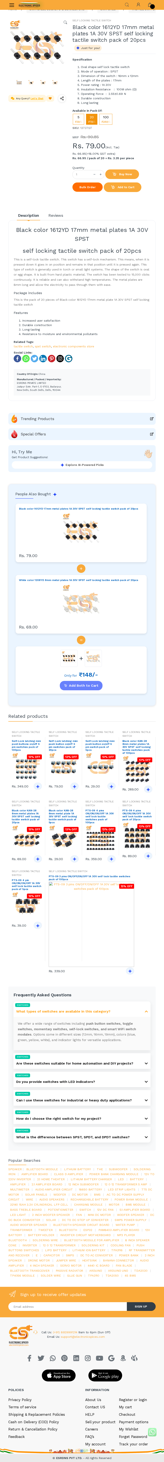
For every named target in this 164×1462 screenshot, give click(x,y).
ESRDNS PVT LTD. (69, 1458)
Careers (91, 1429)
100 (105, 119)
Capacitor (52, 1255)
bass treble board (26, 1209)
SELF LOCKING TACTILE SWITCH (91, 20)
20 (91, 119)
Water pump (125, 1225)
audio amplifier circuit (54, 1189)
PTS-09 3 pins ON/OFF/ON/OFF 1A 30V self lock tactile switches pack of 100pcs (89, 878)
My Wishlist (128, 1429)
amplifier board (34, 1174)
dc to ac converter (96, 1255)
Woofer (59, 1194)
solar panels (36, 1194)
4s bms (130, 1275)
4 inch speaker (42, 1265)
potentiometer (60, 1209)
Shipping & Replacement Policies (36, 1414)
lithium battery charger (91, 1179)
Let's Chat (37, 98)
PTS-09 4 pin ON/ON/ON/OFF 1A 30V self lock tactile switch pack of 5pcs (26, 885)
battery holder (41, 1235)
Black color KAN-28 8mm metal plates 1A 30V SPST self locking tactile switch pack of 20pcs (26, 816)
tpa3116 (117, 1250)
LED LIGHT (18, 1214)
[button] (126, 4)
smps (70, 1255)
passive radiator (69, 1270)
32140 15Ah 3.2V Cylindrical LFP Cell (39, 1204)
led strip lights (121, 1189)
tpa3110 (93, 1275)
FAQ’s (89, 1437)
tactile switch (23, 346)
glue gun (74, 1275)
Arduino (95, 1270)
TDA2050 (112, 1275)
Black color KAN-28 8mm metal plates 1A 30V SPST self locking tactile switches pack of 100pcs (136, 747)
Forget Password (133, 1437)
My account (95, 1444)
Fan (79, 1214)
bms (97, 1194)
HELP (89, 1414)
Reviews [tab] (55, 215)
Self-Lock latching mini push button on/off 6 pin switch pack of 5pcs (99, 745)
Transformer (21, 1230)
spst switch (43, 346)
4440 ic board (99, 1265)
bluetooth (68, 1230)
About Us (93, 1400)
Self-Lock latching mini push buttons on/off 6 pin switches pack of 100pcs (26, 745)
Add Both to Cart (83, 685)
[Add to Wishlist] (50, 98)
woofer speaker (130, 1214)
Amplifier (18, 1184)
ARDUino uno (118, 1270)
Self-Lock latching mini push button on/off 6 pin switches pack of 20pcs (63, 745)
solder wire (51, 1275)
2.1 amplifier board (47, 1184)
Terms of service (22, 1407)
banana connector (118, 1260)
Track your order (133, 1444)
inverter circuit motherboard (85, 1235)
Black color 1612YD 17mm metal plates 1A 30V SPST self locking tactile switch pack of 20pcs (78, 508)
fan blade (124, 1265)
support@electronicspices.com (83, 1336)
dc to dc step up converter (85, 1220)
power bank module (131, 1199)
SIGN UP (141, 1306)
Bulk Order (87, 187)
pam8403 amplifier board (118, 1230)
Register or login (133, 1400)
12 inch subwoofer (83, 1184)
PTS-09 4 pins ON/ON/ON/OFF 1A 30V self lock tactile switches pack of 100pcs (99, 816)
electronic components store (73, 346)
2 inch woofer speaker (51, 1214)
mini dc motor (99, 1214)
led (121, 1179)
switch (85, 1209)
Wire (29, 1199)
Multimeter (19, 1189)
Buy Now (125, 174)
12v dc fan (105, 1209)
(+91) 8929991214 (66, 1332)
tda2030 (140, 1270)
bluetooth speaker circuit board (81, 1225)
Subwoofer (118, 1169)
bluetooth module (42, 1169)
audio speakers (51, 1199)
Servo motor (71, 1265)
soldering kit (93, 1245)
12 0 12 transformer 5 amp (126, 1184)
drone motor (39, 1260)
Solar (51, 1220)
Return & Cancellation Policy (32, 1429)
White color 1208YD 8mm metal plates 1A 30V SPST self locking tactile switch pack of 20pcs (78, 580)
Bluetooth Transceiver (30, 1270)
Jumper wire (66, 1260)
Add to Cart (125, 187)
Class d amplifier (68, 1174)
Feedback (16, 1437)
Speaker (15, 1169)
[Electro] (29, 4)
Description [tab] (28, 215)
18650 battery (90, 1189)
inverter (29, 1245)
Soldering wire (45, 1240)
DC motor (80, 1194)
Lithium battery (77, 1169)
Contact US (95, 1407)
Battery (136, 1179)
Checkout (127, 1414)
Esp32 (87, 1230)
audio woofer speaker (28, 1225)
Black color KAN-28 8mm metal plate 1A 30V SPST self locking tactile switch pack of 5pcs (63, 816)
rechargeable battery (89, 1199)
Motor (114, 1204)
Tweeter (45, 1230)
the (100, 1169)
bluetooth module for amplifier (91, 1240)
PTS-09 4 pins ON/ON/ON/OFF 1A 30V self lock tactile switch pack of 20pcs (137, 815)
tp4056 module (22, 1275)
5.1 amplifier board (135, 1209)
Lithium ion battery (88, 1250)
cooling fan (120, 1245)
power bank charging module (113, 1174)
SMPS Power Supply (130, 1220)
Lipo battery (55, 1250)
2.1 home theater (51, 1179)
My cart (125, 1407)
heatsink (89, 1260)
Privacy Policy (20, 1400)
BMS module (136, 1204)
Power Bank (129, 1255)
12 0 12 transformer (59, 1245)
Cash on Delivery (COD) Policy (33, 1422)
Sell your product (100, 1422)
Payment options (133, 1422)
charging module (88, 1204)
